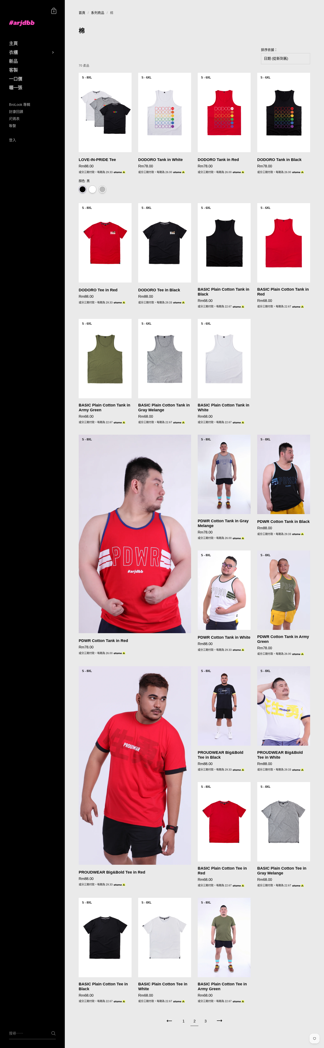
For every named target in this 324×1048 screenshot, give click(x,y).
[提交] (53, 1033)
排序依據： (269, 50)
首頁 (82, 13)
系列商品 (97, 13)
